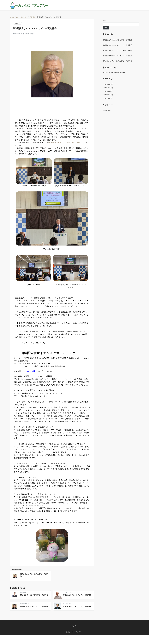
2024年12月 (108, 88)
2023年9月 (108, 91)
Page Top (74, 626)
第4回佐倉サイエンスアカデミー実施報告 (117, 45)
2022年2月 (108, 98)
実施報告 (17, 23)
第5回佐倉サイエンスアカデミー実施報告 (117, 40)
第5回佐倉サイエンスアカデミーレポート (64, 142)
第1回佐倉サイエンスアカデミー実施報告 (117, 61)
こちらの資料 (29, 371)
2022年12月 (108, 95)
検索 (104, 20)
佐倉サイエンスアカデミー (74, 632)
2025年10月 (108, 84)
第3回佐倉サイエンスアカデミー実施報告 (117, 50)
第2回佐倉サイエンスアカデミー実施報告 (117, 56)
